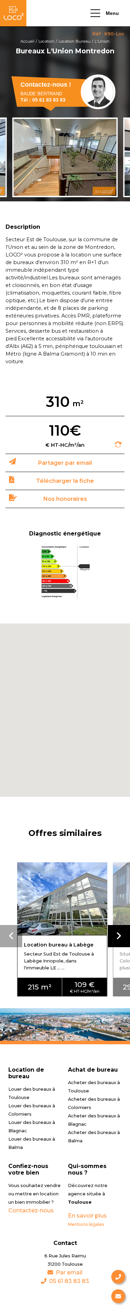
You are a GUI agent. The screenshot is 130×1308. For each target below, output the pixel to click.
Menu (112, 13)
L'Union (102, 41)
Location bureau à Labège (59, 945)
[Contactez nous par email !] (118, 1296)
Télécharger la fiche (65, 481)
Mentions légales (86, 1224)
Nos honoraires (65, 499)
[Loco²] (13, 13)
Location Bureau (74, 41)
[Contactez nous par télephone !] (118, 1277)
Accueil (27, 41)
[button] (119, 936)
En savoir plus (87, 1215)
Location (46, 41)
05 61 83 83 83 (69, 1281)
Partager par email (65, 463)
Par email (69, 1272)
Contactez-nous (31, 1210)
